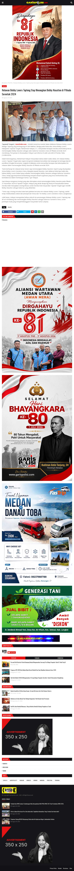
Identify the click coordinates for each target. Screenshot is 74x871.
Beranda (4, 83)
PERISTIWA (49, 780)
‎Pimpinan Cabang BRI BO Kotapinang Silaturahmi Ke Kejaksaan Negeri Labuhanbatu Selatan (32, 819)
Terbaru (37, 658)
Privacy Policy (53, 868)
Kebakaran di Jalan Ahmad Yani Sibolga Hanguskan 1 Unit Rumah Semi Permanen (30, 699)
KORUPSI (5, 764)
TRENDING (57, 780)
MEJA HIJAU (5, 767)
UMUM (4, 771)
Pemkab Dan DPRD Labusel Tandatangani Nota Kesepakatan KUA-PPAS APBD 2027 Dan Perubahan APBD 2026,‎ (37, 804)
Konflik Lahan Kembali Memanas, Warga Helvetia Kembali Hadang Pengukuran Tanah (31, 706)
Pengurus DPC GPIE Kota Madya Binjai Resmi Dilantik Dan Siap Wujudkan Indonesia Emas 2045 (33, 670)
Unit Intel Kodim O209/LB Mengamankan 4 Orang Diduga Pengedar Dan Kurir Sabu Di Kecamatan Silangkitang (37, 678)
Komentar (60, 658)
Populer (13, 658)
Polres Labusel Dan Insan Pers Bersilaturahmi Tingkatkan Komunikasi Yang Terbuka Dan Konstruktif (35, 811)
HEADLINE (22, 780)
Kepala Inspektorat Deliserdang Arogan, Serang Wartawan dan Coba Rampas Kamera (31, 691)
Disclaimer (65, 868)
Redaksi (60, 868)
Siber (71, 868)
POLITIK (10, 83)
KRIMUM (35, 780)
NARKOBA (42, 780)
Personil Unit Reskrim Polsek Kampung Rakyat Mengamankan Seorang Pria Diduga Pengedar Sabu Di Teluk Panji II (38, 662)
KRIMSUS (29, 780)
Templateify (9, 868)
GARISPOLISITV (13, 780)
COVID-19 (5, 780)
